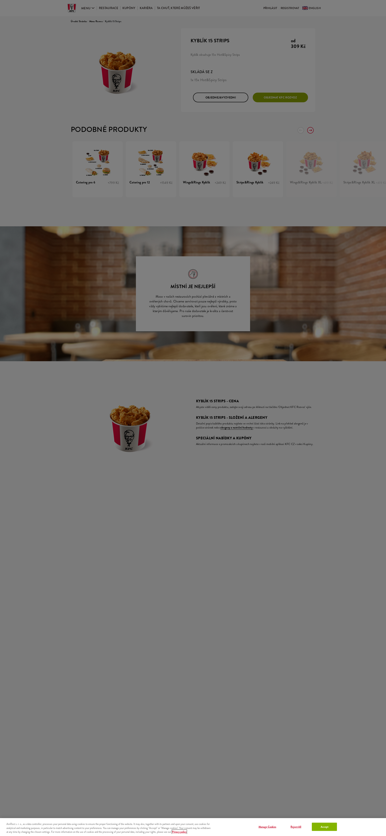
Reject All (296, 827)
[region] (193, 827)
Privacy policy (179, 832)
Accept (325, 827)
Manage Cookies (267, 827)
